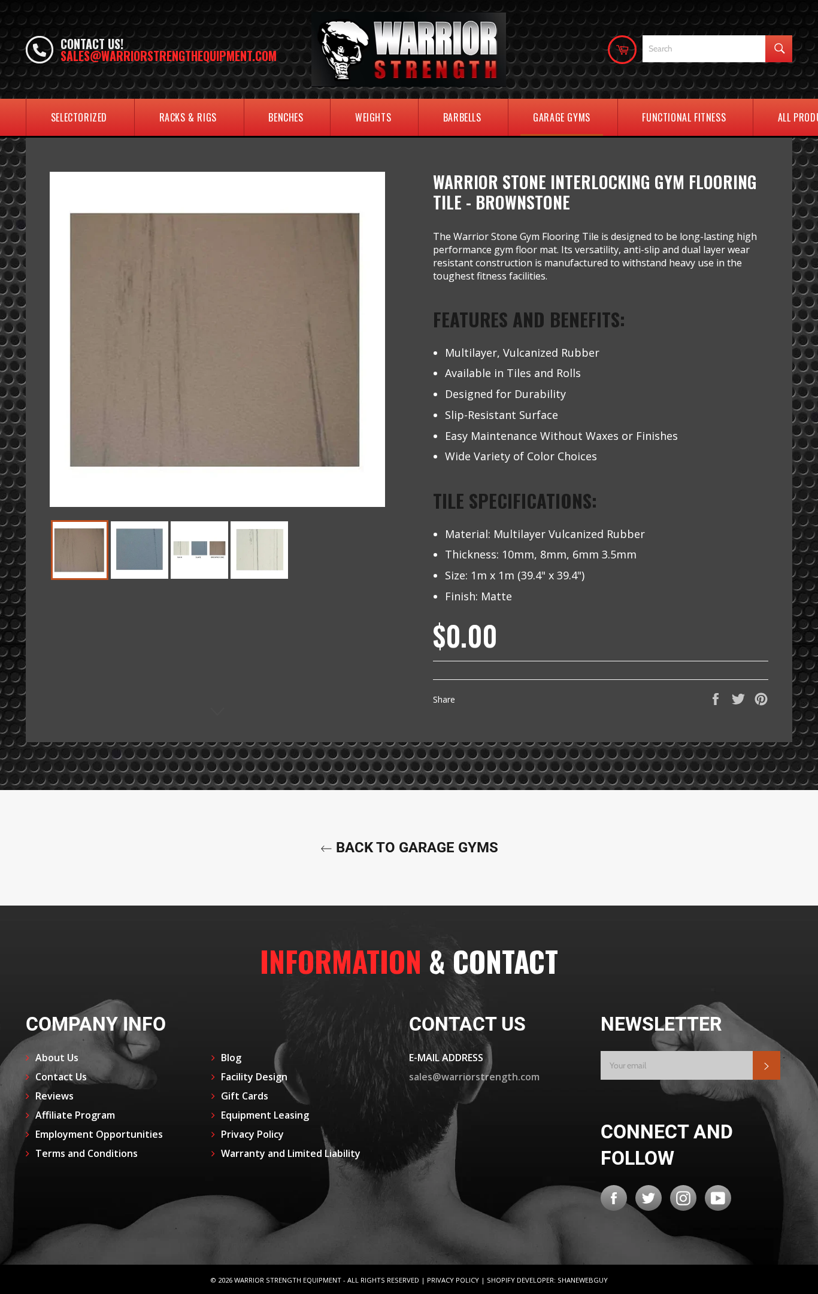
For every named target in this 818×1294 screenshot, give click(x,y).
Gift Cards (244, 1095)
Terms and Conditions (86, 1153)
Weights (373, 117)
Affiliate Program (75, 1115)
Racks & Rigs (188, 117)
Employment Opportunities (99, 1134)
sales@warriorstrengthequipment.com (168, 56)
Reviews (54, 1095)
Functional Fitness (684, 117)
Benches (285, 117)
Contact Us (61, 1076)
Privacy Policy (252, 1134)
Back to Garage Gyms (415, 847)
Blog (231, 1057)
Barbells (462, 117)
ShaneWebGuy (583, 1279)
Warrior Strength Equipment (287, 1279)
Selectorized (79, 117)
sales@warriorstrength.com (474, 1076)
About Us (56, 1057)
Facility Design (254, 1076)
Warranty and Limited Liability (290, 1153)
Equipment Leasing (265, 1115)
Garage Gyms (561, 117)
